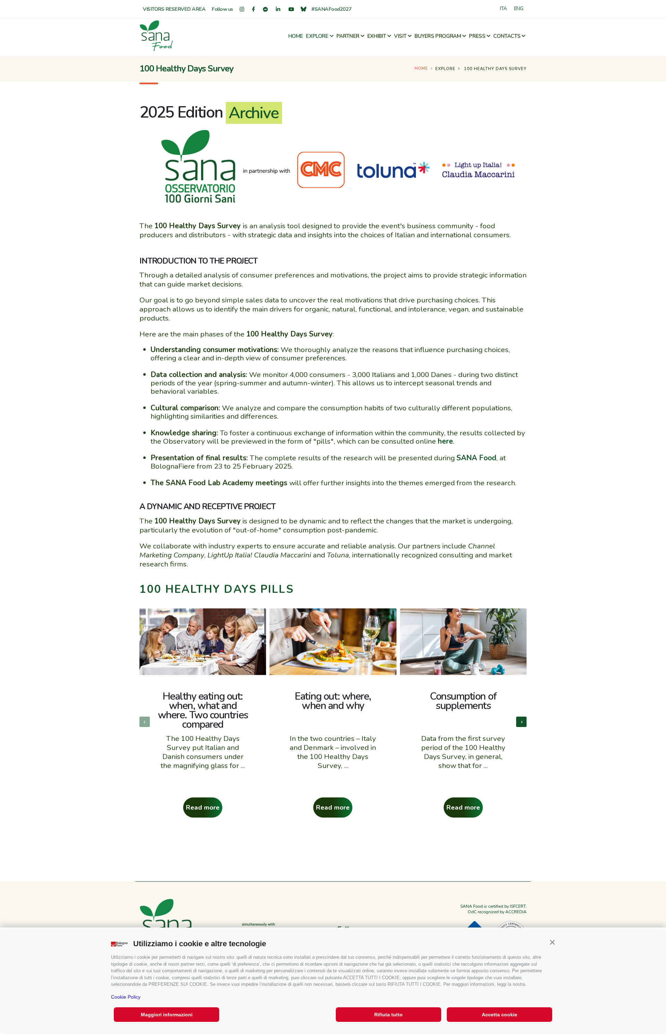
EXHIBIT (376, 36)
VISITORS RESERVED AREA (174, 9)
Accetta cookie (499, 1014)
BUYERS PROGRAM (438, 36)
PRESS (477, 36)
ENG (518, 8)
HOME (295, 36)
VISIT (400, 36)
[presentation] (144, 722)
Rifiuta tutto (388, 1014)
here (445, 441)
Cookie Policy (125, 997)
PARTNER (347, 36)
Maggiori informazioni (167, 1014)
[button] (552, 942)
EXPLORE (317, 36)
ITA (503, 8)
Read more (203, 807)
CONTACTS (506, 36)
